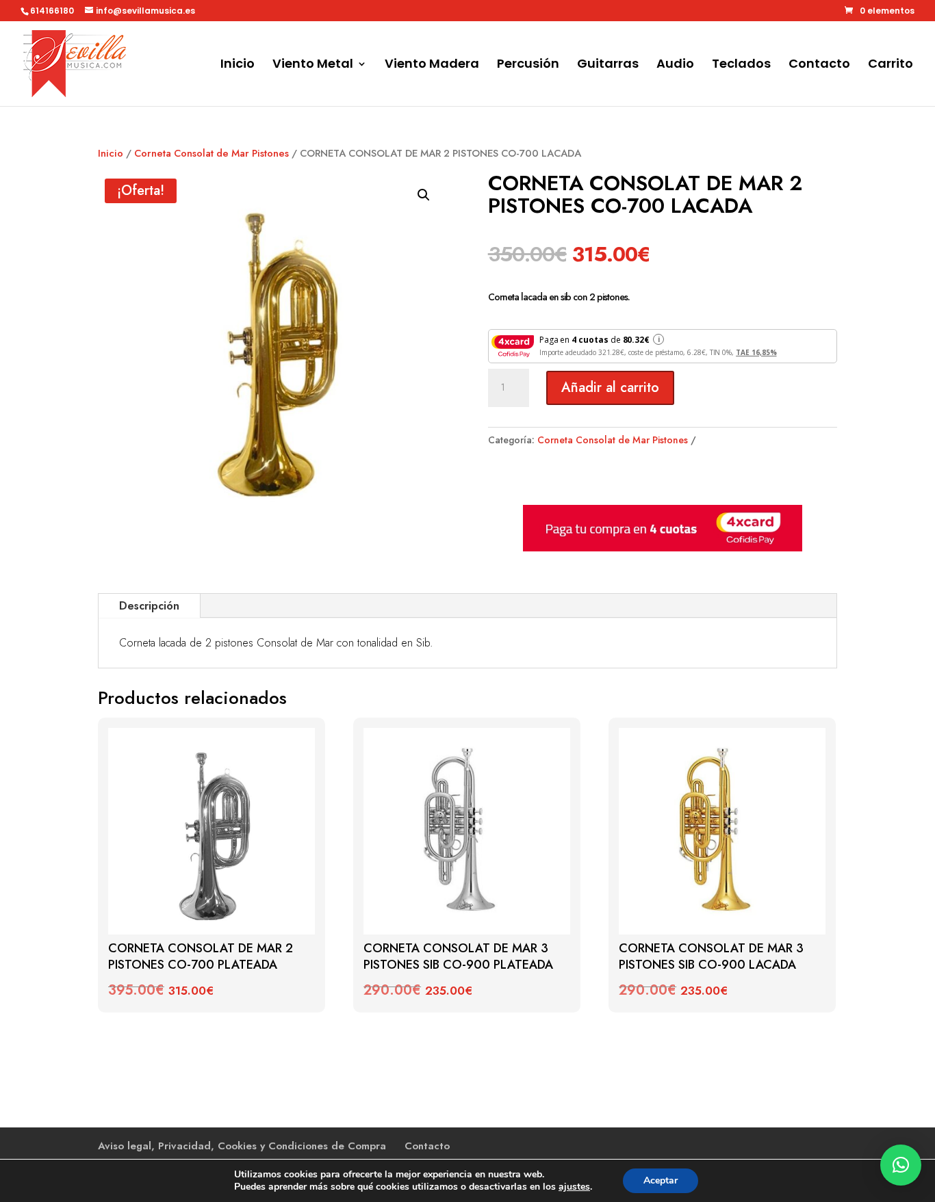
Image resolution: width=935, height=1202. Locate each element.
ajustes (574, 1187)
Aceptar (660, 1180)
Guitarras (608, 65)
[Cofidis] (662, 548)
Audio (675, 65)
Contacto (819, 65)
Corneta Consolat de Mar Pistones (211, 153)
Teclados (741, 65)
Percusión (528, 65)
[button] (423, 195)
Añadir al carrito (610, 387)
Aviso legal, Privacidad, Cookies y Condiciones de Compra (242, 1145)
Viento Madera (432, 65)
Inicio (237, 65)
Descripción (149, 606)
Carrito (890, 65)
